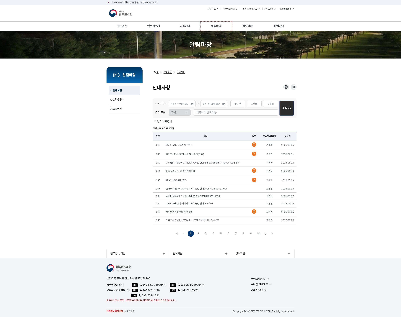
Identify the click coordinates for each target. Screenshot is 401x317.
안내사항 (117, 90)
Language (286, 8)
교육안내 (269, 8)
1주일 (238, 103)
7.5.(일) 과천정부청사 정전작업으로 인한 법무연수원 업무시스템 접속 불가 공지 (203, 162)
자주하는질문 (229, 8)
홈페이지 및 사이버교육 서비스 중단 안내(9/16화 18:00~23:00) (196, 188)
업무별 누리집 (117, 253)
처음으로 (212, 8)
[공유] (294, 87)
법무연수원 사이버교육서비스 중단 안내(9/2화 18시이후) (192, 220)
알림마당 (216, 26)
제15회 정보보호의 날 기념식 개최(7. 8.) (185, 154)
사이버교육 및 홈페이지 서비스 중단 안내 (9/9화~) (189, 203)
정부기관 (240, 253)
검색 (284, 108)
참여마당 (279, 26)
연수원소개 (153, 26)
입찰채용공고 (117, 99)
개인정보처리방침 (115, 311)
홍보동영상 (116, 108)
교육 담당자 (257, 289)
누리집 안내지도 (250, 8)
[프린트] (286, 87)
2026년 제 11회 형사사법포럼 (180, 171)
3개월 (271, 103)
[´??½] (265, 233)
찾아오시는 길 (258, 278)
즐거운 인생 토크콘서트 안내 (179, 145)
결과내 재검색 (164, 121)
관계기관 (177, 253)
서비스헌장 (129, 311)
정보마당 (247, 26)
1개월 (254, 103)
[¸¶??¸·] (271, 233)
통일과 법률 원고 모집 (176, 180)
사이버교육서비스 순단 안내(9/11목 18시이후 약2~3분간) (193, 196)
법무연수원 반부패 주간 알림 (179, 212)
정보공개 (122, 26)
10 (258, 233)
